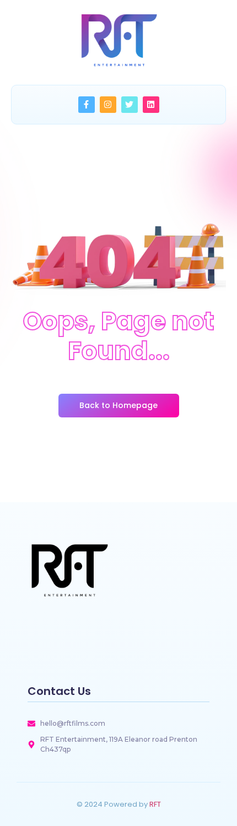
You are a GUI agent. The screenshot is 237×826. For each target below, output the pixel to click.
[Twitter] (129, 104)
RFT (155, 804)
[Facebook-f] (86, 104)
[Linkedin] (151, 104)
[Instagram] (108, 104)
